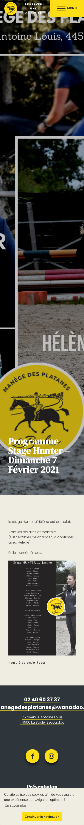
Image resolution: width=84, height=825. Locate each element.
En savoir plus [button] (15, 805)
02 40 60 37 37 (42, 699)
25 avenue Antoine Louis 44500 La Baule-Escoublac (42, 720)
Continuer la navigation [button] (42, 816)
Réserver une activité (33, 8)
